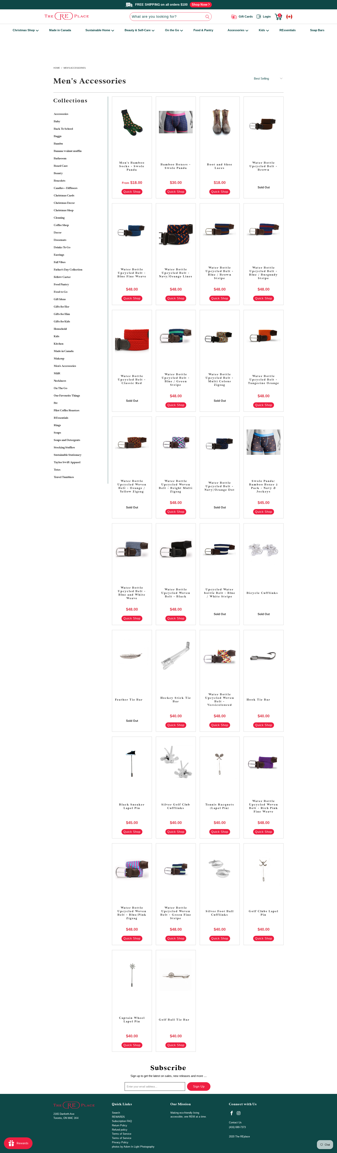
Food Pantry (61, 284)
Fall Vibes (60, 262)
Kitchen (58, 343)
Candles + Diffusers (65, 188)
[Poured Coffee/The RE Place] (77, 16)
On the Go (172, 30)
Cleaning (59, 217)
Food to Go (60, 292)
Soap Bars (317, 30)
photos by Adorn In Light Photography (133, 1146)
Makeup (59, 358)
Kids (262, 30)
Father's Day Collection (68, 269)
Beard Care (61, 166)
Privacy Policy (120, 1142)
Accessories (236, 30)
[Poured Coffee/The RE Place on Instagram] (239, 1113)
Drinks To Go (62, 247)
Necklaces (60, 380)
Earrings (59, 254)
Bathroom (60, 158)
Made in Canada (60, 30)
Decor (57, 232)
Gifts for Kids (62, 321)
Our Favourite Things (67, 395)
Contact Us (235, 1122)
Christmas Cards (64, 195)
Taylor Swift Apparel (67, 462)
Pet (56, 403)
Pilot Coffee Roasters (66, 410)
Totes (57, 469)
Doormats (60, 240)
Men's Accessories (65, 366)
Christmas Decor (64, 203)
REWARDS (118, 1116)
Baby (57, 121)
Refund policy (119, 1129)
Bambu (58, 143)
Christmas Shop (24, 30)
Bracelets (59, 180)
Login (267, 16)
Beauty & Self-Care (138, 30)
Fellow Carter (62, 277)
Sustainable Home (97, 30)
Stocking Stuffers (64, 447)
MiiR (57, 373)
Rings (57, 425)
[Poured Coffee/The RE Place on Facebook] (232, 1113)
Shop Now (200, 4)
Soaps (57, 432)
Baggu (57, 136)
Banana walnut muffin (68, 151)
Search (116, 1112)
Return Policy (119, 1125)
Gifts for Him (62, 314)
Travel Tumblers (64, 477)
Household (60, 329)
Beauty (58, 173)
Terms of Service (121, 1133)
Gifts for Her (61, 306)
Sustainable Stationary (68, 455)
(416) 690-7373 (237, 1127)
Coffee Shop (61, 225)
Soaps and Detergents (67, 440)
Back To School (63, 128)
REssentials (287, 30)
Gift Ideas (60, 299)
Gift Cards (246, 16)
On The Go (60, 388)
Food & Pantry (203, 30)
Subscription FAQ (122, 1121)
